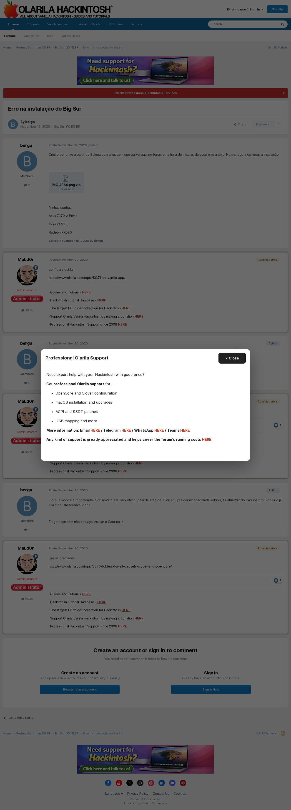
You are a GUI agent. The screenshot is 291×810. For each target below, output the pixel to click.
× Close (232, 358)
